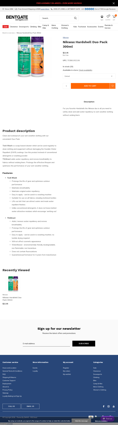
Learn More (45, 9)
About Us (6, 387)
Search (75, 18)
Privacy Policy (7, 390)
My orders (66, 371)
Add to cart (90, 86)
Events (100, 27)
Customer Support (9, 380)
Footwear (82, 27)
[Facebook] (103, 406)
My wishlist (67, 374)
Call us (11, 406)
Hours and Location (9, 368)
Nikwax (66, 37)
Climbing (33, 27)
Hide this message (81, 421)
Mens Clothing (55, 26)
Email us (30, 406)
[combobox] (59, 18)
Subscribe (84, 343)
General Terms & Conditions (12, 371)
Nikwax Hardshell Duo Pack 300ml (12, 299)
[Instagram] (109, 406)
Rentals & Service (108, 26)
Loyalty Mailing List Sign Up (12, 396)
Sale (5, 27)
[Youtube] (114, 406)
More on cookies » (101, 421)
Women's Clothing (65, 26)
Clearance (14, 27)
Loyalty (35, 371)
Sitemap (5, 393)
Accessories (92, 27)
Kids (75, 27)
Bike (39, 27)
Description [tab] (89, 101)
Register (66, 368)
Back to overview (9, 33)
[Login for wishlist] (112, 86)
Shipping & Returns (9, 377)
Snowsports (24, 27)
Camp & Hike (45, 26)
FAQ (4, 374)
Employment (7, 384)
